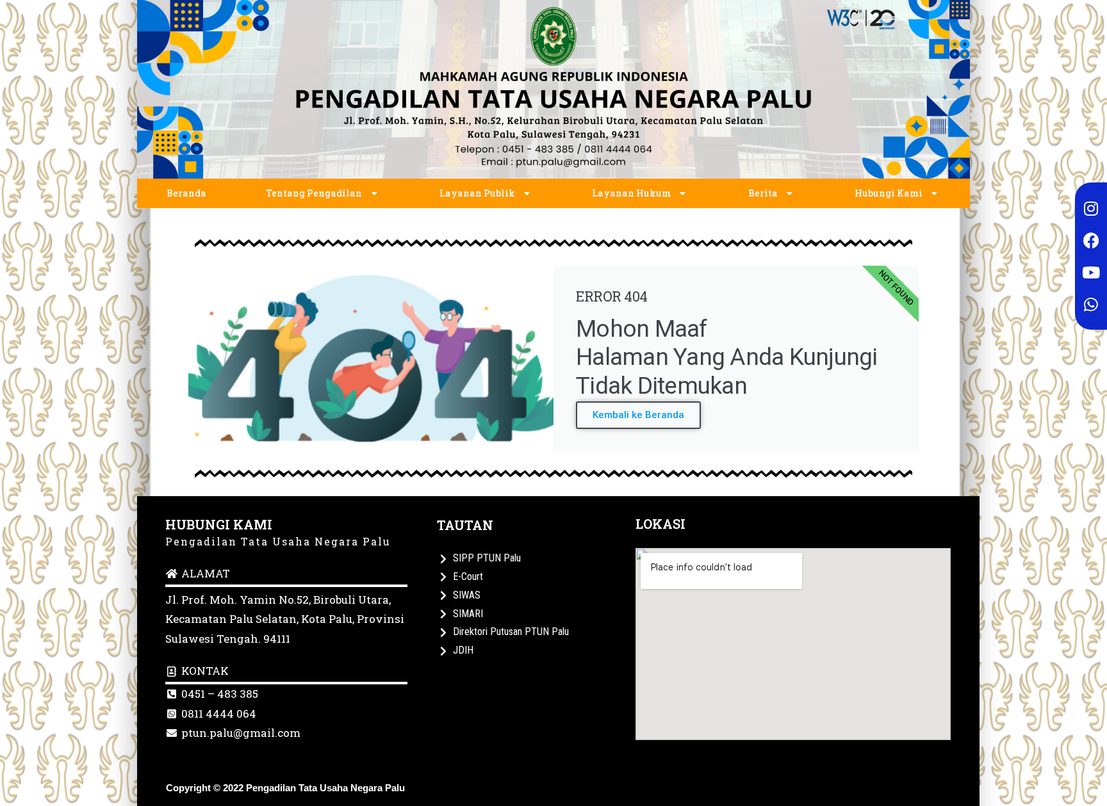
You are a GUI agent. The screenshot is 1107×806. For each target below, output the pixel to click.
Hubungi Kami (888, 193)
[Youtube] (1091, 272)
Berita (763, 193)
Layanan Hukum (631, 193)
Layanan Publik (477, 193)
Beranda (186, 193)
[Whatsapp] (1091, 304)
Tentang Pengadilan (314, 193)
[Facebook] (1091, 240)
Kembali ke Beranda (638, 415)
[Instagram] (1091, 208)
